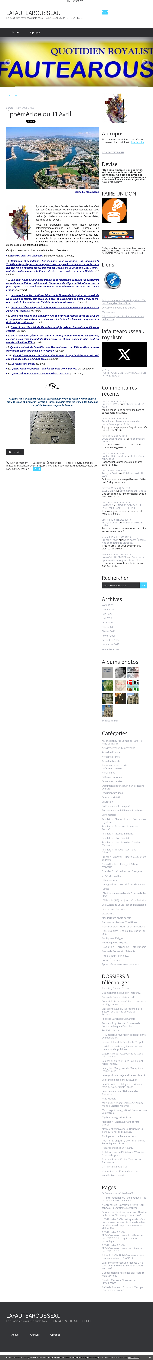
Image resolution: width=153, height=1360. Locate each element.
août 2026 (107, 605)
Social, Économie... (112, 960)
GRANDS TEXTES (111, 875)
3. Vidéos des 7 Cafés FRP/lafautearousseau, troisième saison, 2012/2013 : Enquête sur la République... (122, 1237)
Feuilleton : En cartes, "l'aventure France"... (120, 828)
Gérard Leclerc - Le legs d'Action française (120, 865)
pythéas (52, 465)
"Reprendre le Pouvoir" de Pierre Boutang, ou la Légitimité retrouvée (123, 1206)
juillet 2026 (108, 609)
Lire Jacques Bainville (113, 909)
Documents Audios (112, 781)
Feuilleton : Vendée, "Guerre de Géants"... (119, 851)
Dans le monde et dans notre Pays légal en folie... (122, 423)
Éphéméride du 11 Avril (38, 113)
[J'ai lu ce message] (150, 1357)
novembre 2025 (110, 644)
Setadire (106, 421)
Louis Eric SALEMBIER (114, 438)
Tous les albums (110, 720)
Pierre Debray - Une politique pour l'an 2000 (124, 932)
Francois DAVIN (110, 404)
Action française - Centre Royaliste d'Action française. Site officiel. (124, 302)
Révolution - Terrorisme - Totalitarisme (124, 947)
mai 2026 (107, 618)
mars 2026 (108, 627)
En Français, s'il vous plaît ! (116, 806)
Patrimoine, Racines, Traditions (119, 922)
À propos (35, 32)
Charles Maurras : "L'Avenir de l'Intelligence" (119, 1281)
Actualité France (111, 756)
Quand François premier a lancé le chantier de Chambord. (44, 368)
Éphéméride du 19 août (133, 490)
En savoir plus (133, 1357)
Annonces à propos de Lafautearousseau (114, 767)
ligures (43, 465)
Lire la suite (15, 451)
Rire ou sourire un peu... (115, 955)
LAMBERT (107, 505)
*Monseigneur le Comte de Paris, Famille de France (122, 742)
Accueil (16, 32)
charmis (24, 469)
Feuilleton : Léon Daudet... (116, 838)
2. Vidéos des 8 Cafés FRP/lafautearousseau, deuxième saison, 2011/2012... (122, 1248)
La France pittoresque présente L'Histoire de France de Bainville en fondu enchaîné (123, 1265)
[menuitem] (15, 32)
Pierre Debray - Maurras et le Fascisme (123, 926)
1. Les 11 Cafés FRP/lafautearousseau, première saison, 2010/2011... (123, 1257)
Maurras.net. (109, 312)
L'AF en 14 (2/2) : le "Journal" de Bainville (124, 900)
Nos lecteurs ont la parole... (117, 918)
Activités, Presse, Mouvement (118, 748)
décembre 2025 (110, 640)
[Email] (105, 12)
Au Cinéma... (108, 772)
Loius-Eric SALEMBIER (114, 557)
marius (15, 469)
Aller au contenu (10, 5)
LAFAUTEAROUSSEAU (33, 13)
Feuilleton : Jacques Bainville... (118, 833)
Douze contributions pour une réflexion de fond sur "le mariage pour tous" (124, 1214)
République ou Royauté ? (116, 942)
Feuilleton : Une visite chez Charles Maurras (121, 844)
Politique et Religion (113, 938)
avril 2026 (107, 622)
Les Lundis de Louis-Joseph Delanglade (124, 904)
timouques (79, 465)
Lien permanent (19, 462)
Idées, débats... (110, 880)
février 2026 (108, 631)
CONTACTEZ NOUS (113, 152)
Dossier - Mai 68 (111, 797)
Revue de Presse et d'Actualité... (119, 951)
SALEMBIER (108, 490)
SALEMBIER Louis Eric (114, 456)
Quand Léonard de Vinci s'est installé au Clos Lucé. (41, 373)
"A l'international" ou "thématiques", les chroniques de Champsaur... (124, 1199)
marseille (87, 462)
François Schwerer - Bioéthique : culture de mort (124, 858)
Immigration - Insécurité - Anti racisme (123, 884)
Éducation (107, 801)
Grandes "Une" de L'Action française (122, 871)
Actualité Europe (111, 752)
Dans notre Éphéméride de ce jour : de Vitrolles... (124, 541)
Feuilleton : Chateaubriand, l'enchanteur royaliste (124, 821)
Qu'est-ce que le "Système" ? (117, 1193)
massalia (11, 465)
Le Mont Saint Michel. (24, 363)
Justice (105, 888)
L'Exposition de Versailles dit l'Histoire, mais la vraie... (123, 1274)
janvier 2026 (108, 635)
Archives (35, 1334)
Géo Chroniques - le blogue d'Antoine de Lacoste (123, 318)
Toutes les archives (111, 649)
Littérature (108, 913)
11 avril (77, 462)
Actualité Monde (111, 761)
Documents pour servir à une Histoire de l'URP (123, 787)
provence (32, 465)
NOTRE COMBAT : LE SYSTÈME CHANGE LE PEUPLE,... (121, 507)
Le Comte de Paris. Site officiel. (119, 307)
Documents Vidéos (112, 793)
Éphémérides (54, 462)
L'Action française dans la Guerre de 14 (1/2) (123, 895)
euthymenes (65, 465)
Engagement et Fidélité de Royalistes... (123, 810)
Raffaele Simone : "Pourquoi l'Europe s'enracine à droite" (122, 1289)
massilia (21, 465)
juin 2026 (107, 614)
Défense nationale (112, 777)
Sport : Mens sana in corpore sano (121, 964)
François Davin (110, 473)
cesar (89, 465)
